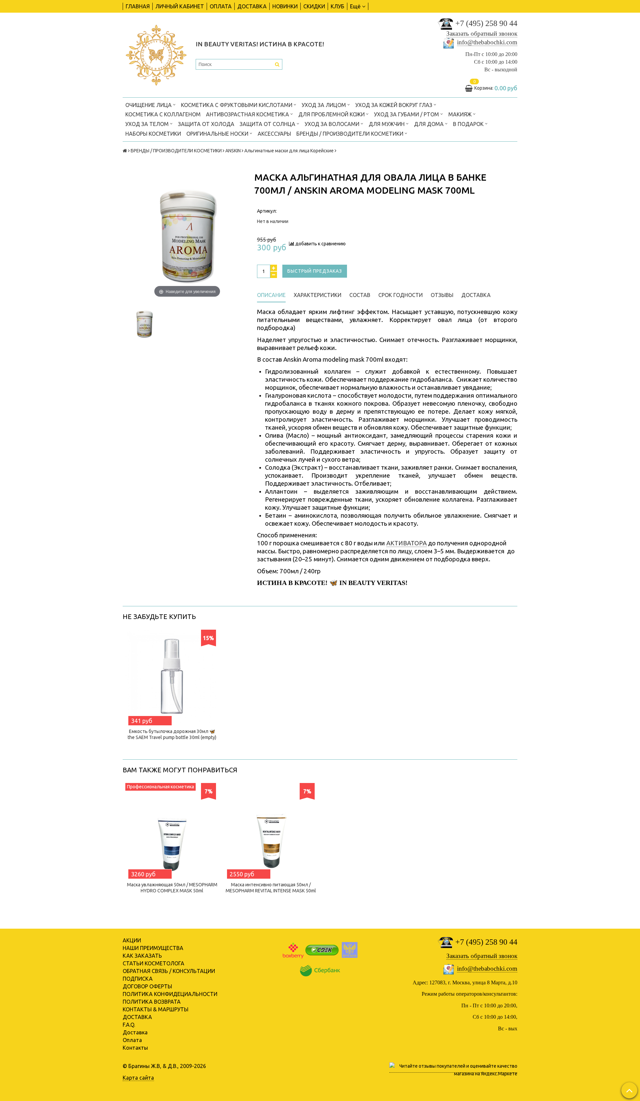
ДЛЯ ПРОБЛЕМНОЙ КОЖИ (332, 114)
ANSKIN (233, 150)
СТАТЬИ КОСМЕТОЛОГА (153, 963)
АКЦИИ (132, 940)
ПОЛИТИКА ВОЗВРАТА (152, 1002)
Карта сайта (138, 1078)
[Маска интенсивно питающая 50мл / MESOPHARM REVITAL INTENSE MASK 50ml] (270, 829)
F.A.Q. (129, 1025)
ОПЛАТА (221, 6)
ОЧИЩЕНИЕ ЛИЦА (149, 105)
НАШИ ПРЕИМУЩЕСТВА (153, 948)
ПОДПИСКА (138, 979)
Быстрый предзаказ (314, 271)
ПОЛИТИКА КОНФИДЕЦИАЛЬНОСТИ (170, 994)
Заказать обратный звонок (481, 33)
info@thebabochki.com (487, 42)
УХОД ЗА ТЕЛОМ (147, 124)
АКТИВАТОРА (406, 543)
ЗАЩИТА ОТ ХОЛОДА (206, 124)
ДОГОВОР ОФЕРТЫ (147, 986)
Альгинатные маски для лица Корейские (289, 150)
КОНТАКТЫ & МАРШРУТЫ (155, 1009)
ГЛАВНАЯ (138, 6)
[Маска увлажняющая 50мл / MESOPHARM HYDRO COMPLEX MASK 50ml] (172, 829)
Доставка (135, 1032)
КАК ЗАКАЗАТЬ (142, 956)
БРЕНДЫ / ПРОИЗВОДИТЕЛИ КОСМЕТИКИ (350, 134)
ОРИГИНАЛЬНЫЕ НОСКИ (218, 134)
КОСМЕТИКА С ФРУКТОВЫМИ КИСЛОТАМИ (237, 105)
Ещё (355, 6)
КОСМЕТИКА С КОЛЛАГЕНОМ (163, 114)
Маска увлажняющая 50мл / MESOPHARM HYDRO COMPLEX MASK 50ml (172, 887)
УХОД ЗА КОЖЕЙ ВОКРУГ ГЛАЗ (394, 105)
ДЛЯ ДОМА (429, 124)
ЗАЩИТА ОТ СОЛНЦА (268, 124)
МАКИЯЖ (460, 114)
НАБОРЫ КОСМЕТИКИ (153, 134)
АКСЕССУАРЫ (274, 134)
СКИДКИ (314, 6)
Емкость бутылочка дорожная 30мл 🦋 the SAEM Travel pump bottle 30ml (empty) (172, 734)
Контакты (135, 1048)
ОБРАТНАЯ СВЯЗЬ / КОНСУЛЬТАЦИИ (169, 971)
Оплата (132, 1040)
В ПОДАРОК (469, 124)
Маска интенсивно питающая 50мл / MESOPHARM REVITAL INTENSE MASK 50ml (271, 887)
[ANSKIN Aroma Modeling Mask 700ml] (144, 323)
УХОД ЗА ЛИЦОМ (324, 105)
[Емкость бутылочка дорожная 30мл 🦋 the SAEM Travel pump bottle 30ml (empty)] (172, 676)
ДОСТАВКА (252, 6)
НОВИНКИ (285, 6)
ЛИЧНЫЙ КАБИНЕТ (179, 6)
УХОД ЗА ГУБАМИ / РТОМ (407, 114)
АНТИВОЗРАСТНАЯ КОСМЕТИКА (248, 114)
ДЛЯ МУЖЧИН (387, 124)
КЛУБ (337, 6)
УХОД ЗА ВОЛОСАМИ (333, 124)
